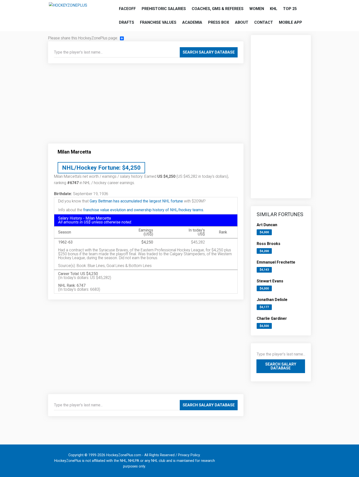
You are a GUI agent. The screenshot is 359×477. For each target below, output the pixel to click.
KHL (273, 8)
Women (256, 8)
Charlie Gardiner (272, 318)
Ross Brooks (268, 243)
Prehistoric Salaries (164, 8)
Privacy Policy (189, 455)
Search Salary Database (209, 52)
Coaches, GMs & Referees (217, 8)
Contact (263, 22)
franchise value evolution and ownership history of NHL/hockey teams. (143, 210)
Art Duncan (267, 224)
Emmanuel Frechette (276, 262)
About (241, 22)
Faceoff (127, 8)
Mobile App (290, 22)
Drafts (126, 22)
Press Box (218, 22)
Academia (192, 22)
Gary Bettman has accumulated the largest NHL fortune (136, 201)
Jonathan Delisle (272, 299)
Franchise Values (158, 22)
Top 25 (290, 8)
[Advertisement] (145, 105)
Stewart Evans (270, 281)
